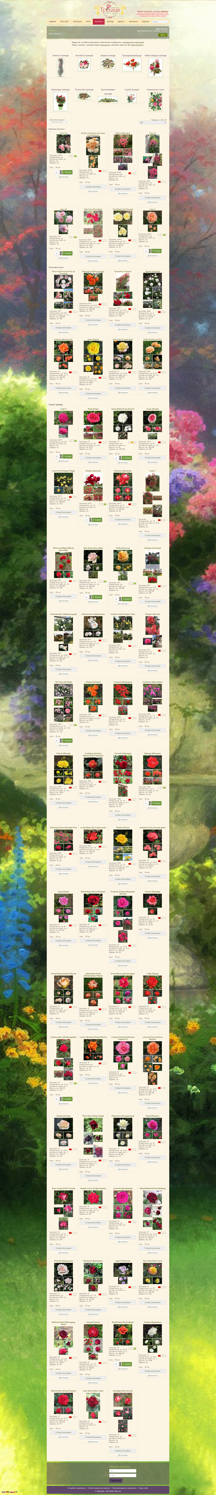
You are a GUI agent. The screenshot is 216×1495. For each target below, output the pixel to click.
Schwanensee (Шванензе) (93, 614)
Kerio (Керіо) (93, 339)
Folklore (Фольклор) (63, 339)
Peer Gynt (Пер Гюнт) (152, 1261)
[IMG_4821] (152, 228)
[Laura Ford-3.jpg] (68, 490)
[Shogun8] (147, 641)
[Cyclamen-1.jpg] (157, 701)
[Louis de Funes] (152, 1048)
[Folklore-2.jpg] (68, 358)
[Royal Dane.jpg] (123, 1331)
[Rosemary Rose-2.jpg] (59, 847)
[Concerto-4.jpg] (123, 690)
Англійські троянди (84, 56)
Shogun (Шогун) (152, 614)
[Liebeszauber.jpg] (63, 1048)
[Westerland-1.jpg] (93, 279)
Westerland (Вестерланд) (93, 271)
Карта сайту (143, 1488)
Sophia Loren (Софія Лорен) (93, 1188)
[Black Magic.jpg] (93, 919)
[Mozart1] (118, 159)
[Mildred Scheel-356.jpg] (63, 1351)
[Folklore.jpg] (63, 365)
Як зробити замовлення (77, 1488)
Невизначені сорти (155, 90)
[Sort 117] (153, 143)
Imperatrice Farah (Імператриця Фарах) (93, 975)
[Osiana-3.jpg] (68, 1135)
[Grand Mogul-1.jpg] (59, 993)
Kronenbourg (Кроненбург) (123, 974)
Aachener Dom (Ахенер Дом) (152, 827)
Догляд (110, 22)
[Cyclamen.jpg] (152, 690)
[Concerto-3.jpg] (127, 701)
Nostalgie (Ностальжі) (123, 1391)
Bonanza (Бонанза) (122, 471)
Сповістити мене (93, 187)
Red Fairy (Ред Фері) (93, 209)
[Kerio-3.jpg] (93, 347)
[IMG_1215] (118, 1413)
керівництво (105, 45)
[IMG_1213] (153, 482)
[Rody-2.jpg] (88, 428)
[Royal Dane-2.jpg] (127, 1342)
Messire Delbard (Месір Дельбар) (63, 549)
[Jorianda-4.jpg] (118, 1215)
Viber (165, 31)
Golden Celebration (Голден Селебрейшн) (93, 134)
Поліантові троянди (84, 90)
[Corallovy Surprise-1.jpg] (93, 764)
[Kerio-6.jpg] (98, 358)
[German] (7, 1492)
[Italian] (10, 1492)
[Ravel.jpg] (152, 1125)
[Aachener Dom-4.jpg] (147, 847)
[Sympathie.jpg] (123, 282)
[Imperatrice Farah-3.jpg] (98, 995)
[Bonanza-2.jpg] (118, 490)
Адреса (121, 22)
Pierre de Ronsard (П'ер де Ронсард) (63, 272)
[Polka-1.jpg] (123, 557)
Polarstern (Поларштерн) (123, 1116)
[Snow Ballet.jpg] (123, 417)
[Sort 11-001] (157, 160)
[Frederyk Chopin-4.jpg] (127, 913)
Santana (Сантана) (152, 548)
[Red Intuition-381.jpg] (68, 1410)
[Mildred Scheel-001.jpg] (63, 1333)
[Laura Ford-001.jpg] (63, 479)
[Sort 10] (63, 217)
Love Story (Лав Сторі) (93, 1391)
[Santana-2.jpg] (153, 559)
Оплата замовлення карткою (99, 1488)
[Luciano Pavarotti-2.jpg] (123, 1048)
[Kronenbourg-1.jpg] (123, 982)
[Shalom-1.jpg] (88, 490)
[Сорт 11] (152, 172)
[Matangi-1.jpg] (152, 762)
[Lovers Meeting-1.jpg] (88, 1057)
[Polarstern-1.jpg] (118, 1135)
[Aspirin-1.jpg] (147, 304)
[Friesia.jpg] (68, 773)
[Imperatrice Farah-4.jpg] (93, 1002)
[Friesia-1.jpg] (59, 773)
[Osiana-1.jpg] (63, 1125)
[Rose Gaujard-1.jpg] (59, 1211)
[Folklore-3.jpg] (59, 358)
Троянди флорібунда (132, 56)
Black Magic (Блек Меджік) (93, 892)
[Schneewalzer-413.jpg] (63, 623)
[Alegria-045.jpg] (93, 690)
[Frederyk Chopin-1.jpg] (118, 913)
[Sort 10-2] (63, 229)
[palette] (123, 838)
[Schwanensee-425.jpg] (88, 634)
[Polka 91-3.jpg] (152, 347)
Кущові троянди (108, 56)
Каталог (98, 22)
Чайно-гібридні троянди (155, 56)
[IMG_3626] (118, 857)
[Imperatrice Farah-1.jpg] (88, 995)
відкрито (164, 11)
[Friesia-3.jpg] (59, 781)
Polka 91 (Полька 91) (153, 339)
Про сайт (64, 22)
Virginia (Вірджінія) (152, 1322)
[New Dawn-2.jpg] (98, 568)
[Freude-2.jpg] (152, 911)
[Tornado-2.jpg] (118, 773)
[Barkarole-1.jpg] (98, 1280)
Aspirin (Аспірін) (152, 271)
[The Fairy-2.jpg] (59, 711)
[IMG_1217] (127, 1413)
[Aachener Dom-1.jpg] (152, 836)
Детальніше (63, 177)
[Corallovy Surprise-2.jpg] (98, 775)
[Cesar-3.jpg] (152, 417)
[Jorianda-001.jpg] (118, 1208)
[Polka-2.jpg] (127, 568)
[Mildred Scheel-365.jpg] (59, 1344)
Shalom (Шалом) (93, 471)
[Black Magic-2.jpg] (88, 911)
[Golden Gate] (118, 636)
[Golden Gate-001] (127, 636)
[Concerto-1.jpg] (118, 701)
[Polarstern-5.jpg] (123, 1143)
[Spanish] (14, 1492)
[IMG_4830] (157, 498)
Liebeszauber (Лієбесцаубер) (63, 1037)
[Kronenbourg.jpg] (127, 993)
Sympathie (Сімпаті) (122, 271)
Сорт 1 (153, 471)
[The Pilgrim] (123, 217)
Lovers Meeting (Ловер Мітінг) (93, 1037)
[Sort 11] (147, 160)
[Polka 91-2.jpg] (157, 358)
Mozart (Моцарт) (123, 133)
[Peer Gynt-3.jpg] (147, 1280)
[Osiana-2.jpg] (63, 1143)
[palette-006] (118, 850)
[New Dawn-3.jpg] (88, 568)
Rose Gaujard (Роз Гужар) (63, 1188)
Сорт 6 (153, 209)
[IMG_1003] (123, 623)
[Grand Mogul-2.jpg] (68, 993)
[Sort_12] (63, 143)
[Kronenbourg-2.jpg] (118, 993)
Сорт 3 (63, 409)
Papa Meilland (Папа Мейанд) (153, 1188)
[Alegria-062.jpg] (93, 709)
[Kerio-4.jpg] (88, 368)
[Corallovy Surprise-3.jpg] (88, 775)
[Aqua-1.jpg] (59, 911)
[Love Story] (93, 1415)
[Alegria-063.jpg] (98, 701)
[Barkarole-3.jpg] (93, 1269)
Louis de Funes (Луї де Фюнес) (152, 1038)
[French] (5, 1492)
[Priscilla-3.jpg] (63, 1269)
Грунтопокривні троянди (108, 92)
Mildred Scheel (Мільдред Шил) (63, 1323)
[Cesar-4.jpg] (147, 428)
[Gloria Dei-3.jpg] (123, 347)
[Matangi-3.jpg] (147, 773)
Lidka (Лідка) (152, 974)
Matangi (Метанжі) (152, 753)
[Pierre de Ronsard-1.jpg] (63, 281)
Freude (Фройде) (152, 892)
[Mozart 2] (118, 152)
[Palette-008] (127, 850)
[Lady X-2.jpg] (123, 1269)
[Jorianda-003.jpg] (123, 1197)
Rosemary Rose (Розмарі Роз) (63, 827)
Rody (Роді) (93, 409)
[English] (3, 1492)
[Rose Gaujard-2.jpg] (63, 1197)
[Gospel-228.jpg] (93, 1331)
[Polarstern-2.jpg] (127, 1135)
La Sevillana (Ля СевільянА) (93, 827)
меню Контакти (137, 45)
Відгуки (145, 22)
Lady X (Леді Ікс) (122, 1261)
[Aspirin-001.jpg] (152, 279)
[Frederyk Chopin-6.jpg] (118, 923)
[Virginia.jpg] (152, 1331)
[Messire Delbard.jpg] (63, 561)
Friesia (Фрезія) (63, 753)
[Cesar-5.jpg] (152, 436)
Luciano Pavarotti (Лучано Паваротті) (122, 1038)
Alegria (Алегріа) (93, 682)
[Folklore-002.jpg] (63, 347)
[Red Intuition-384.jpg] (59, 1410)
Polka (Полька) (123, 548)
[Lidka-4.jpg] (152, 1000)
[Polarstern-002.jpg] (123, 1125)
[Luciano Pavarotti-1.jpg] (118, 1059)
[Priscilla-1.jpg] (68, 1288)
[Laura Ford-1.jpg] (59, 490)
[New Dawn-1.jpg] (93, 557)
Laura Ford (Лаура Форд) (63, 471)
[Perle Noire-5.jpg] (98, 1138)
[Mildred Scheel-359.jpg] (68, 1344)
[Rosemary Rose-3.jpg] (63, 836)
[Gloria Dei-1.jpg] (118, 358)
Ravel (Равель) (152, 1116)
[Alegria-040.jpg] (88, 701)
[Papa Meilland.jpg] (152, 1197)
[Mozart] (127, 152)
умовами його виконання (133, 42)
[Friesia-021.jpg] (63, 762)
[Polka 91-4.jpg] (147, 358)
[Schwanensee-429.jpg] (98, 634)
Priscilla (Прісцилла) (63, 1261)
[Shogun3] (153, 625)
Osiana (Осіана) (63, 1116)
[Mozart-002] (123, 166)
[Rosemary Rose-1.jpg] (68, 847)
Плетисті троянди (60, 56)
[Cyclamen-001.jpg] (147, 701)
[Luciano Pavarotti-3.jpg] (127, 1059)
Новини (52, 22)
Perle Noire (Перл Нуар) (93, 1116)
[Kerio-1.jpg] (88, 358)
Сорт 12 (63, 133)
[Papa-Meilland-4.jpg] (147, 1211)
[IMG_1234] (63, 431)
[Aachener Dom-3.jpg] (157, 847)
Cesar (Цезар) (152, 409)
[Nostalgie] (123, 1426)
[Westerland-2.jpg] (88, 290)
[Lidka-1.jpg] (152, 982)
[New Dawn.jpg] (93, 575)
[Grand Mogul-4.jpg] (68, 1000)
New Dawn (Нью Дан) (93, 548)
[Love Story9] (93, 1402)
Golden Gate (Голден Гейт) (123, 614)
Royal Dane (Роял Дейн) (123, 1322)
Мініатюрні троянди (61, 90)
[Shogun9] (157, 641)
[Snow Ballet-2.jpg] (127, 428)
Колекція (77, 22)
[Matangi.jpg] (157, 781)
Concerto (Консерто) (123, 682)
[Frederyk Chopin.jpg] (123, 902)
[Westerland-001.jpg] (98, 290)
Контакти (133, 22)
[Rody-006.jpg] (98, 428)
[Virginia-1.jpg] (157, 1342)
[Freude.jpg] (152, 900)
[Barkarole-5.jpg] (88, 1280)
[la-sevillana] (93, 836)
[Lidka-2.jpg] (157, 993)
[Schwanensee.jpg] (93, 623)
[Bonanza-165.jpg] (123, 479)
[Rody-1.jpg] (93, 417)
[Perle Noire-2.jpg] (88, 1151)
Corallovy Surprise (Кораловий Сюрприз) (93, 754)
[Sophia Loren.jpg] (93, 1197)
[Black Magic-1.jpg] (93, 900)
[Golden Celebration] (93, 145)
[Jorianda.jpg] (127, 1208)
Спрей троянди (132, 90)
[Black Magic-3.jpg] (98, 911)
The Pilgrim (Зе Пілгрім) (123, 209)
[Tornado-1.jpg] (123, 762)
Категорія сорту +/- (58, 122)
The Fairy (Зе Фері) (63, 682)
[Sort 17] (157, 511)
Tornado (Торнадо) (122, 753)
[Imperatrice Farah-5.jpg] (93, 984)
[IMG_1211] (147, 498)
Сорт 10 (63, 209)
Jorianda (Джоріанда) (122, 1188)
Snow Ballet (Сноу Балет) (122, 409)
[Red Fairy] (93, 217)
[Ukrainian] (16, 1492)
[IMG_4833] (63, 417)
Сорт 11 (152, 133)
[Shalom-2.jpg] (93, 479)
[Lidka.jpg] (147, 993)
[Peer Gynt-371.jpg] (152, 1269)
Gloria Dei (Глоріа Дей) (123, 339)
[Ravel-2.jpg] (157, 1135)
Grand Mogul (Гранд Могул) (63, 974)
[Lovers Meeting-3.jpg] (98, 1057)
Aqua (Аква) (63, 892)
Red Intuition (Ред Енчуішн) (63, 1391)
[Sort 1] (147, 511)
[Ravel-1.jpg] (147, 1135)
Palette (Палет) (123, 827)
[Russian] (12, 1492)
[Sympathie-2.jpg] (118, 295)
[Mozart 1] (123, 141)
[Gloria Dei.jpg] (118, 365)
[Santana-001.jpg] (157, 572)
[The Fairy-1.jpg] (63, 690)
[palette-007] (127, 857)
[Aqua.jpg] (63, 900)
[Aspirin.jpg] (157, 293)
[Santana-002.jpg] (147, 572)
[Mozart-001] (127, 159)
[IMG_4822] (152, 217)
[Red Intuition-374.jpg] (63, 1399)
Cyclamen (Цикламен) (152, 682)
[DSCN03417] (123, 1399)
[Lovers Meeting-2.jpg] (93, 1046)
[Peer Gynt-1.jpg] (157, 1280)
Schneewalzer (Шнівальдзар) (63, 614)
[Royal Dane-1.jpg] (118, 1342)
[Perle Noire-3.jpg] (93, 1125)
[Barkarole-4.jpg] (93, 1288)
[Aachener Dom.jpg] (152, 854)
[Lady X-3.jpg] (123, 1280)
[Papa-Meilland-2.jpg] (147, 1223)
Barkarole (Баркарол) (93, 1261)
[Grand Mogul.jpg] (63, 982)
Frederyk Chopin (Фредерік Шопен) (123, 893)
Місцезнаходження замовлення (124, 1488)
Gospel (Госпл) (93, 1322)
